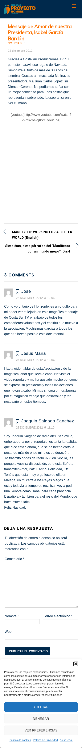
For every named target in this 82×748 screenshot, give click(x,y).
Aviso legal (66, 740)
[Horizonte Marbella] (20, 12)
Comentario (14, 559)
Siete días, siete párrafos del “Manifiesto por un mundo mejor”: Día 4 (37, 248)
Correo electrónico (57, 616)
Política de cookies (20, 740)
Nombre (12, 616)
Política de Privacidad (45, 740)
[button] (76, 664)
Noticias (15, 43)
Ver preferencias (41, 730)
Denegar (41, 718)
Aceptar (41, 707)
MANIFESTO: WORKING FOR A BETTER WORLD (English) (42, 235)
